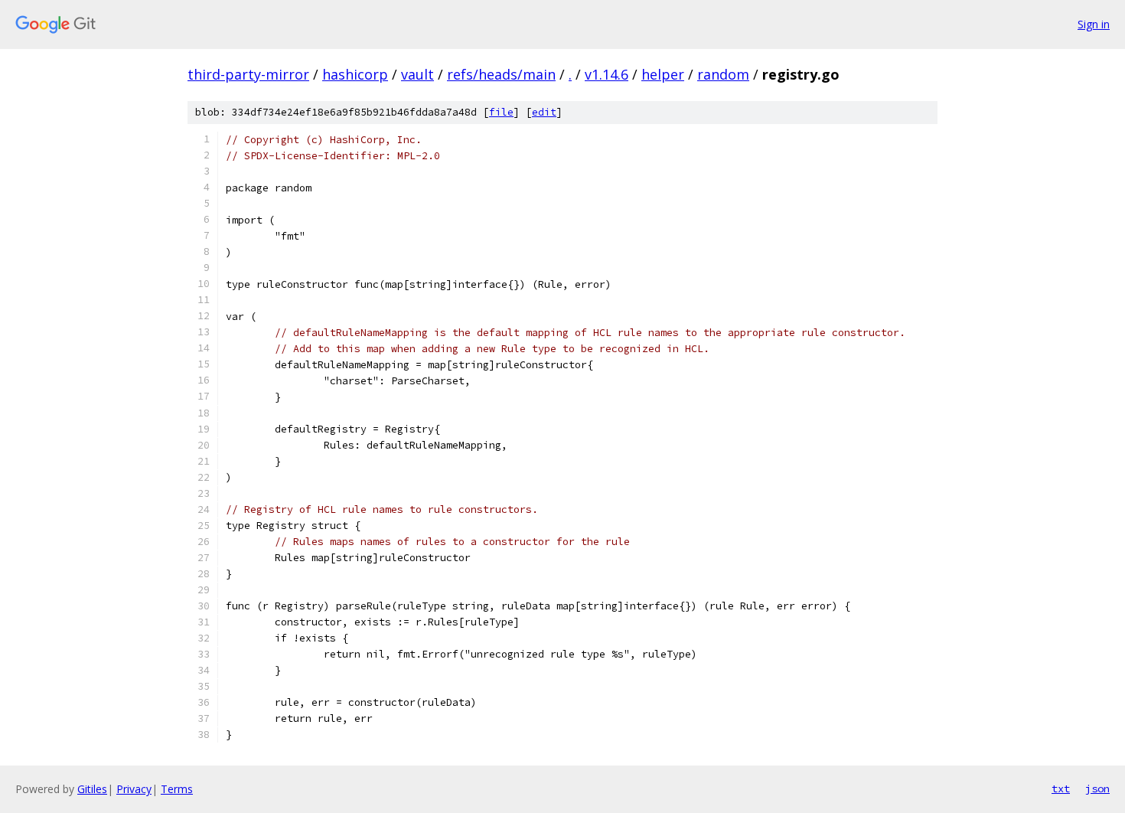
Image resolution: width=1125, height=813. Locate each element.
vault (417, 74)
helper (662, 74)
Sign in (1094, 24)
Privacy (134, 789)
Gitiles (92, 789)
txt (1061, 788)
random (723, 74)
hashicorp (355, 74)
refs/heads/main (501, 74)
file (501, 112)
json (1097, 788)
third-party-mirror (248, 74)
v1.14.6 (606, 74)
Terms (177, 789)
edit (544, 112)
